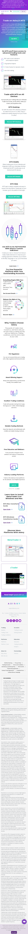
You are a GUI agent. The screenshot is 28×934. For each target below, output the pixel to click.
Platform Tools (5, 644)
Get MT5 (14, 39)
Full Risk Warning (8, 663)
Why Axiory (4, 653)
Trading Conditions (6, 635)
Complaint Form (20, 670)
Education (16, 641)
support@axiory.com (14, 608)
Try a (17, 488)
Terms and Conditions (18, 664)
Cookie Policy (11, 930)
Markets (3, 630)
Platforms (3, 641)
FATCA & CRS (21, 666)
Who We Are (4, 656)
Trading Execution (6, 664)
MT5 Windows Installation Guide (10, 518)
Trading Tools (4, 632)
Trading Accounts (18, 630)
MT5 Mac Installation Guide (11, 505)
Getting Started (18, 632)
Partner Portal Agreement (8, 670)
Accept (14, 932)
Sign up (23, 11)
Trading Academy (18, 644)
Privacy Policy (18, 663)
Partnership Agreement (12, 668)
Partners (16, 653)
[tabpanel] (14, 31)
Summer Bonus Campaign (14, 672)
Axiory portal (16, 11)
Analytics (16, 646)
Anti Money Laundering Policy (8, 666)
